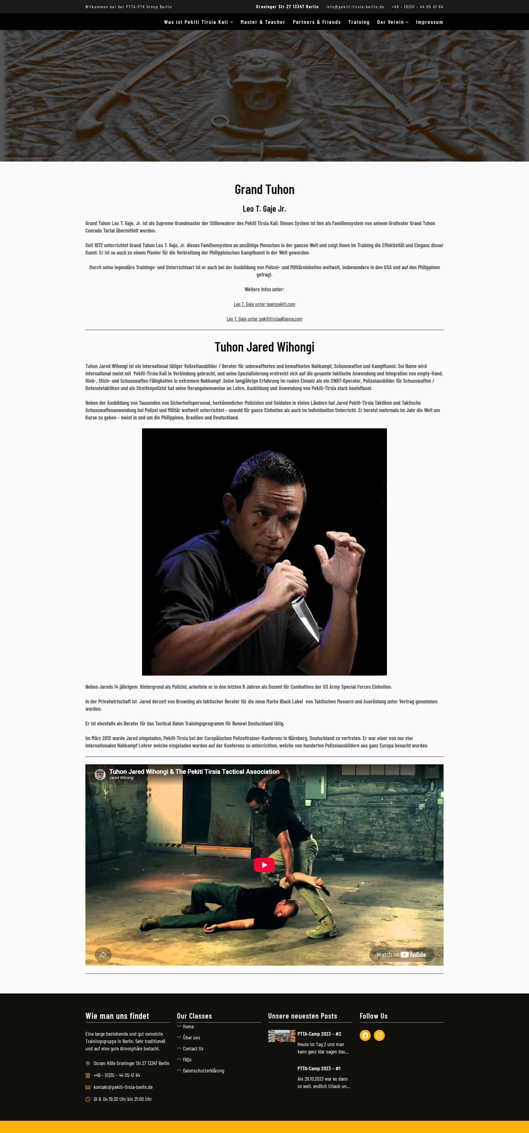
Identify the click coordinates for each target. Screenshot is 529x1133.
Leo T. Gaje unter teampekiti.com (264, 303)
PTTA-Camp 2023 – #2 (319, 1033)
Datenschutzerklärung (203, 1070)
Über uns (191, 1037)
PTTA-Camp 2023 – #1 (319, 1068)
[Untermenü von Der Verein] (407, 22)
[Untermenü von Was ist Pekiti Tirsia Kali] (231, 22)
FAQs (187, 1059)
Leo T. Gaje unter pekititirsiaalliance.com (264, 318)
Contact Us (193, 1048)
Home (188, 1026)
